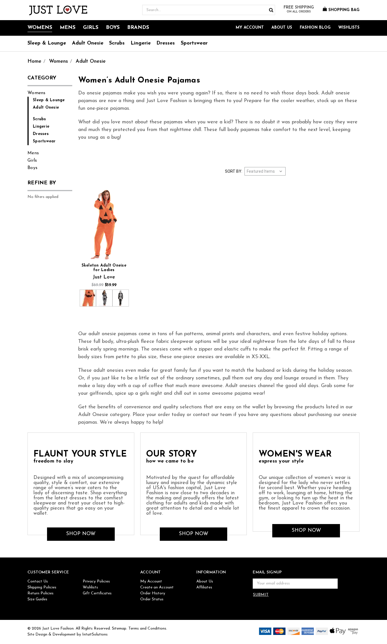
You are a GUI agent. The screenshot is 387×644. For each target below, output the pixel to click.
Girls (90, 27)
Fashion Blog (315, 28)
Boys (113, 27)
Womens (39, 27)
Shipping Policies (41, 587)
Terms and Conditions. (147, 628)
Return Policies (40, 593)
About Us (281, 28)
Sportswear (194, 43)
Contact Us (37, 581)
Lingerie (141, 43)
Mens (67, 27)
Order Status (151, 599)
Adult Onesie (87, 43)
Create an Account (157, 587)
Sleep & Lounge (46, 43)
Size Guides (37, 599)
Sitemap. (119, 628)
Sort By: (233, 171)
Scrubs (117, 43)
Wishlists (349, 28)
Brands (138, 27)
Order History (152, 593)
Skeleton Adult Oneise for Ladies (104, 267)
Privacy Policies (96, 581)
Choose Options (104, 225)
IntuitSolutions (95, 634)
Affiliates (204, 587)
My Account (250, 28)
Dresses (165, 43)
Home (34, 61)
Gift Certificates (97, 593)
